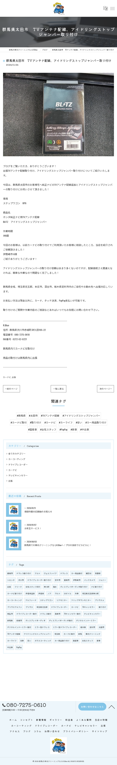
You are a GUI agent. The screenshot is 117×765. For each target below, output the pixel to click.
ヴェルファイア (50, 573)
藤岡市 (10, 573)
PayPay (19, 647)
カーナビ (7, 377)
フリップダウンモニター (81, 600)
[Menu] (112, 8)
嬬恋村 (88, 573)
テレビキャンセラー (18, 475)
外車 (77, 593)
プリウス (29, 607)
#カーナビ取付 (19, 422)
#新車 (74, 429)
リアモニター (62, 600)
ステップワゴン (46, 600)
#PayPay (63, 429)
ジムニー (102, 580)
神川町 (46, 586)
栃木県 (83, 627)
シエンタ (11, 580)
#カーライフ (66, 422)
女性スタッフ (87, 640)
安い (29, 640)
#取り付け (35, 422)
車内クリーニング (93, 634)
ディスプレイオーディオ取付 (61, 620)
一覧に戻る (58, 388)
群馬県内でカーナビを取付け (19, 348)
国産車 (75, 640)
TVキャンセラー (88, 607)
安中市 (57, 580)
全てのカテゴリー (16, 453)
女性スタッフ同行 (33, 586)
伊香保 (41, 593)
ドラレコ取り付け (23, 573)
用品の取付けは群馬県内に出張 (20, 358)
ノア (49, 593)
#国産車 (32, 429)
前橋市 (19, 620)
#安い (79, 422)
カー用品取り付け (62, 640)
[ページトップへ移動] (112, 707)
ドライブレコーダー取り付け (39, 580)
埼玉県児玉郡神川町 (90, 593)
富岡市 (66, 580)
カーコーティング (16, 459)
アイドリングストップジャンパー (37, 634)
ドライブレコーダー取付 (26, 613)
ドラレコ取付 (45, 613)
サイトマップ (99, 731)
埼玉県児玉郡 (42, 607)
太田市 (101, 627)
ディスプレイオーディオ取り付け (73, 586)
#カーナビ (50, 422)
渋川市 (21, 580)
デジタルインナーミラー (86, 620)
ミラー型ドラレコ (42, 627)
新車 (98, 640)
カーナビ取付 (69, 634)
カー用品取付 (76, 573)
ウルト (57, 593)
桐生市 (10, 613)
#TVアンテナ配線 (50, 415)
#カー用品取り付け (95, 422)
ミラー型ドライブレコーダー (65, 627)
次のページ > (105, 388)
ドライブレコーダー (18, 464)
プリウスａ (99, 600)
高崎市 (57, 613)
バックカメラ (89, 580)
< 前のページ (11, 388)
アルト (37, 573)
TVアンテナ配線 (13, 634)
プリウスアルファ (14, 607)
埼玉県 (57, 634)
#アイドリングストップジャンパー (81, 415)
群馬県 (10, 620)
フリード (18, 586)
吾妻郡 (98, 573)
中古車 (10, 647)
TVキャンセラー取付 (72, 613)
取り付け (102, 607)
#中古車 (84, 429)
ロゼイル (67, 593)
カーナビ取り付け (14, 593)
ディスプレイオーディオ (35, 620)
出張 (14, 377)
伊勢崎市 (76, 580)
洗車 (22, 640)
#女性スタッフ (48, 429)
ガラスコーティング (43, 640)
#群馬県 (21, 415)
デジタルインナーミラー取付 (19, 627)
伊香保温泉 (30, 593)
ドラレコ (64, 573)
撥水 (55, 586)
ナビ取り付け (96, 586)
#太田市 (33, 415)
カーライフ (11, 640)
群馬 (80, 634)
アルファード (30, 600)
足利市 (92, 627)
